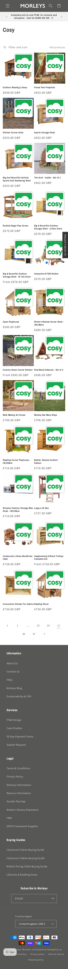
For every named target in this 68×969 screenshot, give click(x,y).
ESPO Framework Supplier (22, 826)
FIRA (9, 818)
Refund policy (20, 954)
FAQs (10, 679)
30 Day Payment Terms (20, 736)
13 (38, 625)
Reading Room (41, 604)
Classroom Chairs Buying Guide (25, 849)
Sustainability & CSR (19, 696)
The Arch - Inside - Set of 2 (47, 177)
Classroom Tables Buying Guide (26, 858)
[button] (7, 6)
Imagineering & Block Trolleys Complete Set (48, 558)
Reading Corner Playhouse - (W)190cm (16, 461)
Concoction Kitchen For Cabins (18, 604)
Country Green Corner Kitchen (18, 369)
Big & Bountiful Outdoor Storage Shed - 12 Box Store (48, 227)
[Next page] (44, 634)
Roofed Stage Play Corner (15, 225)
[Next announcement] (61, 16)
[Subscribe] (52, 898)
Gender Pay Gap (16, 801)
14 (48, 625)
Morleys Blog (14, 688)
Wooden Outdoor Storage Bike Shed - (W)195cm (18, 509)
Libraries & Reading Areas (22, 874)
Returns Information (19, 793)
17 (34, 634)
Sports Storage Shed (44, 132)
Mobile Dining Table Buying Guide (27, 866)
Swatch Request (16, 744)
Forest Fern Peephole (44, 87)
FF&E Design (14, 720)
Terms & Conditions (18, 768)
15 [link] (58, 625)
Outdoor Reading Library (15, 87)
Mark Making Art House (14, 415)
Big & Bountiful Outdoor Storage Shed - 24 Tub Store (17, 275)
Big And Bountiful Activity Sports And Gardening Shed (17, 179)
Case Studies (14, 728)
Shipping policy (36, 959)
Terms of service (56, 954)
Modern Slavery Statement (22, 810)
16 (23, 634)
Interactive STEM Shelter (46, 273)
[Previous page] (7, 625)
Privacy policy (37, 954)
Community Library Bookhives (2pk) (18, 558)
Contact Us (13, 671)
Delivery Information (19, 785)
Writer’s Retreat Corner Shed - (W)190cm (49, 323)
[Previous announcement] (6, 16)
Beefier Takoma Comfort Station (46, 461)
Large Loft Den (41, 508)
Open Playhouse (11, 321)
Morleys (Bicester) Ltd (24, 949)
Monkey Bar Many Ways (45, 415)
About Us (12, 663)
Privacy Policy (15, 776)
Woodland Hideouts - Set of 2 (48, 369)
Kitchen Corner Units (13, 132)
